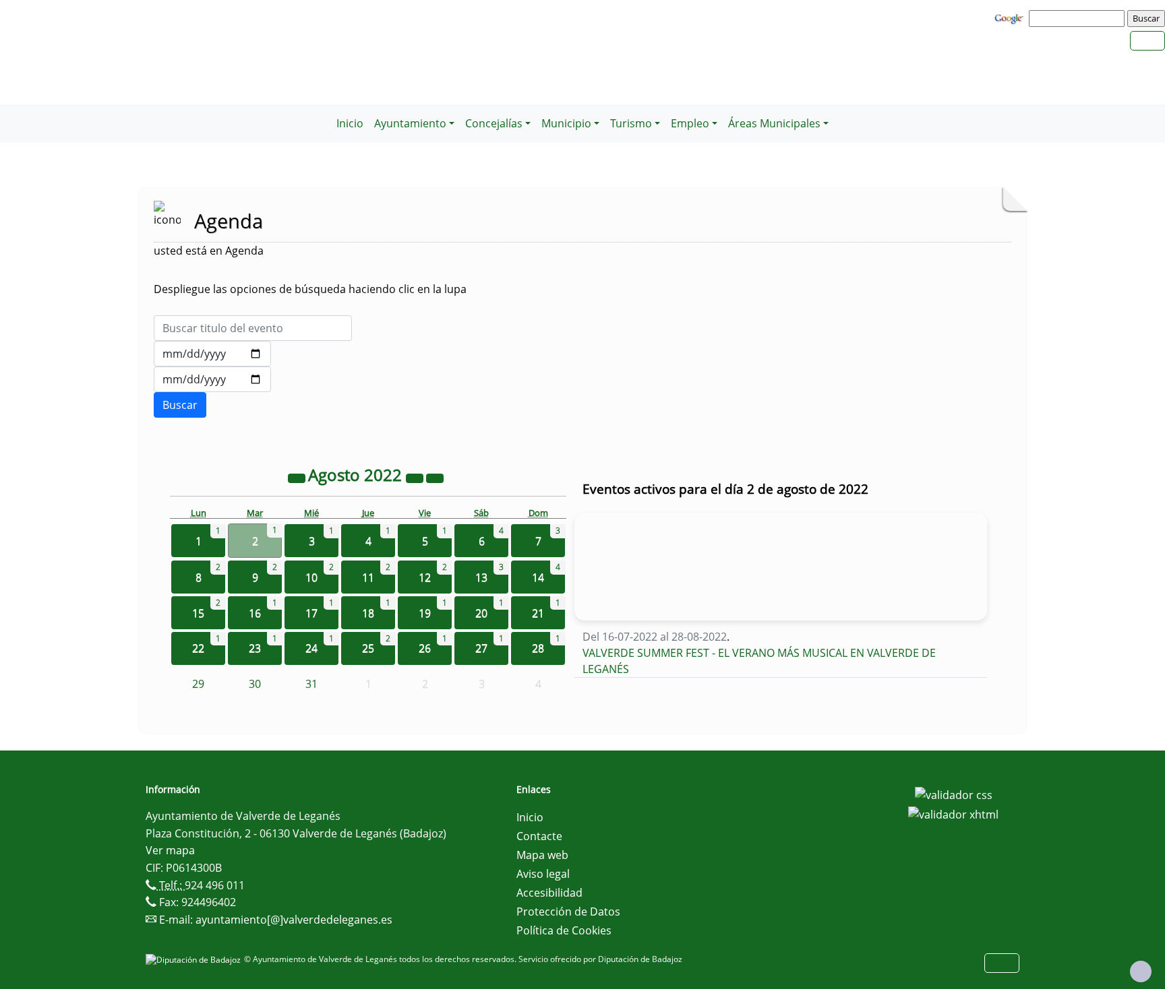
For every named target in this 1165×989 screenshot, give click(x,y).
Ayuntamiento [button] (410, 123)
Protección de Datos (568, 911)
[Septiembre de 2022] (435, 477)
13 (481, 577)
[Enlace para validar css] (953, 793)
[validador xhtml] (953, 813)
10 (311, 577)
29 (198, 683)
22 (198, 648)
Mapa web (542, 855)
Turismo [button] (631, 123)
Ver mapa (170, 850)
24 (311, 648)
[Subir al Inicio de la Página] (1141, 971)
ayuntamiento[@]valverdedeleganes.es (294, 919)
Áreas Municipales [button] (774, 123)
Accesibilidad (549, 892)
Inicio (349, 123)
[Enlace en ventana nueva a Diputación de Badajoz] (195, 959)
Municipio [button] (566, 123)
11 (368, 577)
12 (425, 577)
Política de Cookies (563, 930)
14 (538, 577)
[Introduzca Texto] (253, 328)
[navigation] (1078, 18)
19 (425, 613)
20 (481, 613)
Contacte (539, 836)
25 (368, 648)
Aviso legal (543, 873)
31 (311, 683)
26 (425, 648)
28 (538, 648)
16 (255, 613)
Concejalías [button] (493, 123)
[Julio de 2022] (298, 477)
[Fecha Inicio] (212, 353)
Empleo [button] (690, 123)
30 (255, 683)
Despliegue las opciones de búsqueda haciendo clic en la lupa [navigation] (310, 289)
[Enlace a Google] (1010, 17)
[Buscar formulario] (180, 405)
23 (255, 648)
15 (198, 613)
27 (481, 648)
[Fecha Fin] (212, 379)
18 (368, 613)
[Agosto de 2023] (416, 477)
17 (311, 613)
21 (538, 613)
